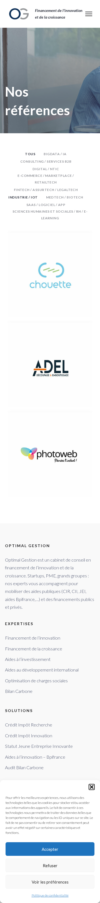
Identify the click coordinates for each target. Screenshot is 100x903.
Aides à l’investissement (28, 659)
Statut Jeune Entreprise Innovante (39, 746)
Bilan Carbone (18, 691)
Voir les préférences (50, 881)
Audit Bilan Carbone (24, 767)
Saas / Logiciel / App (45, 205)
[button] (91, 787)
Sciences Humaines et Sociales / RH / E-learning (50, 214)
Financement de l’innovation (32, 637)
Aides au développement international (42, 669)
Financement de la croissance (33, 648)
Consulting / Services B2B (45, 161)
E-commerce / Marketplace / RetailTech (46, 178)
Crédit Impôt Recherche (28, 724)
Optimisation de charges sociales (36, 680)
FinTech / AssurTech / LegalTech (46, 190)
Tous (30, 154)
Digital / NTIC (45, 169)
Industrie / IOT (23, 197)
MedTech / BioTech (64, 197)
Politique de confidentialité (50, 895)
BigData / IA (55, 154)
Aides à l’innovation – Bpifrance (35, 756)
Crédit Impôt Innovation (28, 735)
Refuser (50, 865)
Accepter (50, 849)
